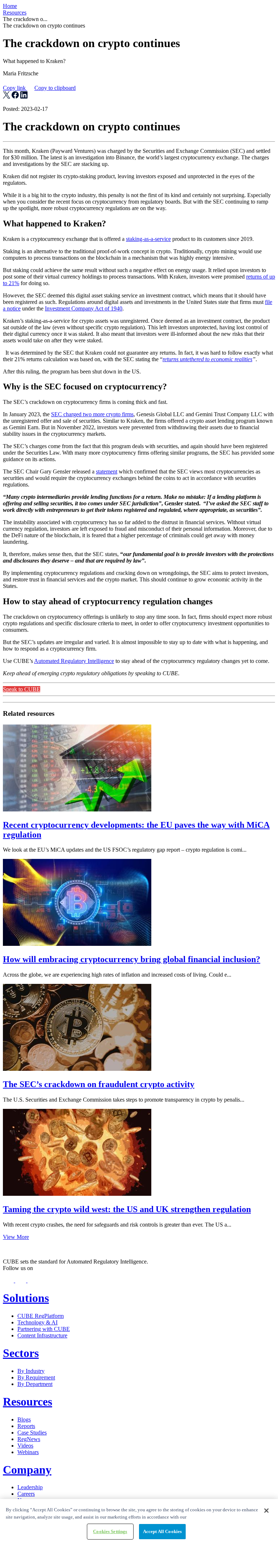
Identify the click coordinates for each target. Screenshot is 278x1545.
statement (106, 471)
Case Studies (32, 1432)
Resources (14, 12)
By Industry (31, 1371)
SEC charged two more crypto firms (92, 414)
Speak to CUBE (21, 689)
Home (10, 6)
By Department (34, 1384)
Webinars (28, 1452)
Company (27, 1469)
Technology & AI (37, 1322)
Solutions (26, 1297)
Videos (25, 1445)
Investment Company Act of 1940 (83, 308)
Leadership (30, 1487)
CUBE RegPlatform (40, 1316)
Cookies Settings (110, 1531)
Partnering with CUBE (43, 1329)
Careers (26, 1494)
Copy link (39, 88)
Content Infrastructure (42, 1335)
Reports (26, 1426)
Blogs (24, 1419)
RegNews (28, 1439)
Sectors (21, 1353)
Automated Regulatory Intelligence (74, 661)
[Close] (266, 1511)
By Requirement (36, 1377)
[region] (139, 1522)
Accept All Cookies (162, 1531)
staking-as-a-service (148, 239)
